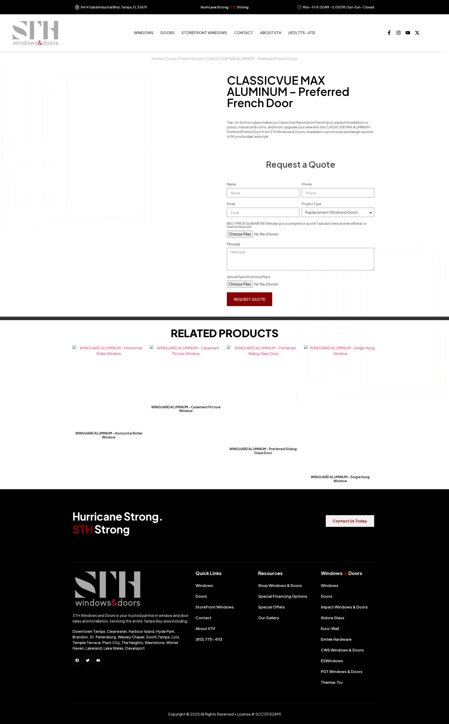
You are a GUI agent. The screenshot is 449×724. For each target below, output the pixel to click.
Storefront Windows (204, 32)
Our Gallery (268, 617)
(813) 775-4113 (301, 32)
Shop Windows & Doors (280, 585)
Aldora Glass (332, 617)
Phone (307, 184)
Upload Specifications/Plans (248, 277)
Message (233, 244)
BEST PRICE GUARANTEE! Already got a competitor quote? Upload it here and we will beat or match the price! (297, 225)
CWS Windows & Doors (342, 650)
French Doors (191, 58)
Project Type (311, 204)
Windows (143, 32)
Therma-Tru (332, 682)
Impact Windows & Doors (344, 607)
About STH (270, 32)
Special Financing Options (282, 596)
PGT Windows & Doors (341, 671)
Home (157, 58)
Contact (243, 32)
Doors (167, 32)
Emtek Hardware (336, 639)
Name (231, 184)
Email (231, 204)
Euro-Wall (330, 628)
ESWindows (332, 660)
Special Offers (271, 607)
